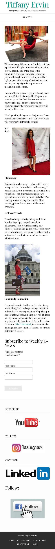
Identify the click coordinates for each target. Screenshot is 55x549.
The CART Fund (23, 324)
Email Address (12, 355)
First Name (10, 365)
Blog (35, 544)
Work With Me (23, 540)
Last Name (10, 373)
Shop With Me (23, 544)
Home (11, 540)
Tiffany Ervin (27, 4)
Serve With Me (39, 540)
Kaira (35, 535)
